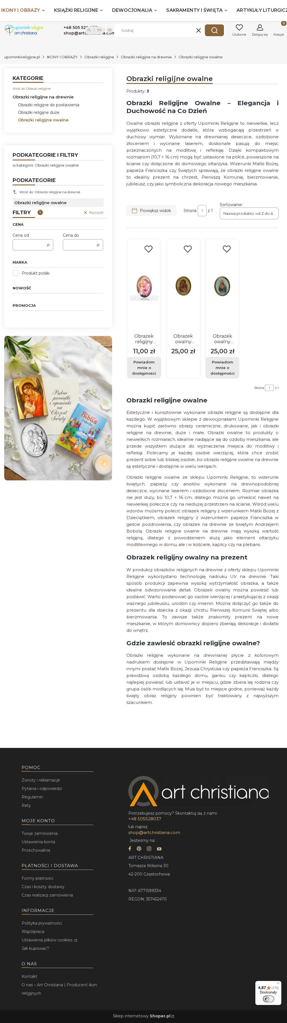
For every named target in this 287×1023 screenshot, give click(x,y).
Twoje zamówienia (40, 833)
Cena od (21, 235)
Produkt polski (36, 273)
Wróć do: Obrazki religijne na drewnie (49, 192)
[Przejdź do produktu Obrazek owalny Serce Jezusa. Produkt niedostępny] (223, 286)
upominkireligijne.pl (22, 57)
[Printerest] (139, 849)
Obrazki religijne (99, 57)
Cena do (71, 235)
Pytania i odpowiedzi (42, 788)
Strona (190, 210)
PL (89, 30)
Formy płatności (37, 878)
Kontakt (29, 976)
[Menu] (278, 984)
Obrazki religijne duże (38, 112)
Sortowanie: (231, 204)
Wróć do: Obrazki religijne (31, 89)
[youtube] (159, 849)
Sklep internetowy (141, 1016)
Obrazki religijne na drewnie (146, 57)
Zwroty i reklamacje (41, 780)
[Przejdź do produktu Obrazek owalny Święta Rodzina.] (183, 286)
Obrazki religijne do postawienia (48, 104)
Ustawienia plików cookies (47, 940)
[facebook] (129, 849)
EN (99, 30)
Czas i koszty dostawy (43, 886)
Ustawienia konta (38, 841)
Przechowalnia (36, 850)
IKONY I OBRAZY (62, 57)
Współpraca (33, 931)
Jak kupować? (35, 948)
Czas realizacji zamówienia (47, 895)
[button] (214, 30)
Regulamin (32, 796)
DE (110, 30)
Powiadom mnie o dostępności (144, 367)
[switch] (268, 999)
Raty (26, 805)
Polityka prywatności (42, 923)
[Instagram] (149, 849)
